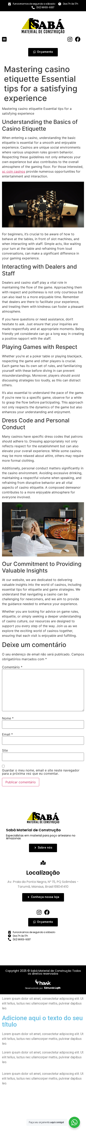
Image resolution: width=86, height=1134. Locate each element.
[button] (4, 39)
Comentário (12, 667)
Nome (8, 718)
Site (5, 750)
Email (7, 734)
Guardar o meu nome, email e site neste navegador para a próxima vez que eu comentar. (40, 772)
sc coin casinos (13, 171)
